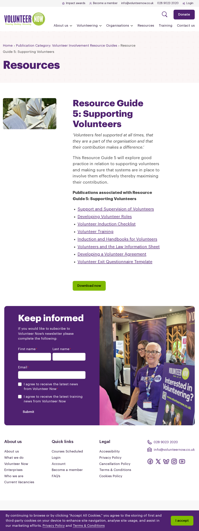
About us (61, 25)
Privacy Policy (110, 457)
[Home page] (24, 18)
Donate (184, 14)
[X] (158, 461)
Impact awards (75, 3)
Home (8, 45)
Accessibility (109, 451)
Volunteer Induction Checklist (107, 224)
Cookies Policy (110, 476)
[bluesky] (166, 461)
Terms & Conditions (115, 470)
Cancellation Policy (114, 464)
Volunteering (87, 25)
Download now (89, 285)
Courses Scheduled (67, 451)
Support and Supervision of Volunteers (116, 209)
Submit (28, 411)
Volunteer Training (95, 232)
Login (189, 3)
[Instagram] (174, 461)
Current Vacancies (19, 482)
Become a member (105, 3)
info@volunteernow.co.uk (137, 3)
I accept (182, 520)
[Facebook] (150, 461)
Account (58, 464)
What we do (14, 457)
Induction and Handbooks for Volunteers (117, 239)
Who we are (13, 476)
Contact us (186, 25)
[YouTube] (182, 461)
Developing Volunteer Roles (105, 217)
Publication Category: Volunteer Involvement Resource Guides (66, 45)
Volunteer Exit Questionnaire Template (115, 262)
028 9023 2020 (168, 3)
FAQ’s (56, 476)
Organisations (117, 25)
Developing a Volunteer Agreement (112, 254)
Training (165, 25)
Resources (146, 25)
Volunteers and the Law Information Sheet (119, 247)
